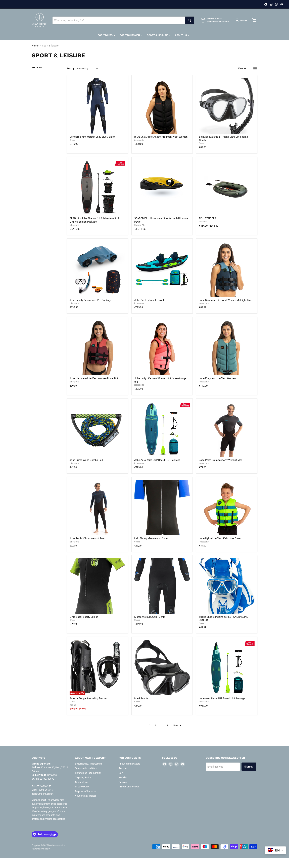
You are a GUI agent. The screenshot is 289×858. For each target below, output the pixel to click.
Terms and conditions (86, 768)
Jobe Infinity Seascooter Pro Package (90, 300)
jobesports (139, 140)
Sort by (70, 68)
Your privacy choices (85, 795)
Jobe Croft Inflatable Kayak (149, 300)
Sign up (249, 766)
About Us (181, 35)
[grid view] (250, 68)
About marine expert (129, 763)
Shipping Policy (83, 777)
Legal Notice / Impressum (88, 763)
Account (123, 768)
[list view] (255, 68)
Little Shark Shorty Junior (84, 616)
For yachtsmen (130, 35)
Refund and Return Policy (88, 773)
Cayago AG (139, 225)
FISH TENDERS (207, 218)
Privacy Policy (82, 786)
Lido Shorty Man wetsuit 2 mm (151, 538)
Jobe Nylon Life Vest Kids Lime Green (220, 538)
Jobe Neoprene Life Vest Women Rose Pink (94, 378)
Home (35, 45)
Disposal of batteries (85, 791)
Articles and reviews (129, 786)
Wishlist (123, 777)
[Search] (189, 20)
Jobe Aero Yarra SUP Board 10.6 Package (157, 460)
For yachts (105, 35)
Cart (121, 773)
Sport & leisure (158, 35)
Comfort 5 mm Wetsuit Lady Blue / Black (92, 136)
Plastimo (203, 222)
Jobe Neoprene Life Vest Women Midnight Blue (225, 300)
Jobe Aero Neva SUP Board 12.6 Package (222, 698)
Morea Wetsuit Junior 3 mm (149, 616)
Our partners (81, 782)
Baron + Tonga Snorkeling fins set (88, 698)
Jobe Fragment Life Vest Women (217, 378)
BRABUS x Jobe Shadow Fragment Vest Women (160, 136)
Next (176, 725)
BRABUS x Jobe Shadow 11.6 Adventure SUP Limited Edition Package (94, 220)
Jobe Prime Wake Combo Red (86, 460)
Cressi (72, 140)
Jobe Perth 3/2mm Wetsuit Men (87, 538)
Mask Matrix (141, 698)
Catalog (123, 782)
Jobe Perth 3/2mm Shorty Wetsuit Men (220, 460)
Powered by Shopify (41, 848)
